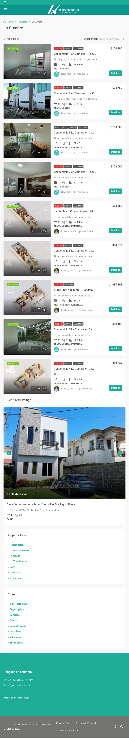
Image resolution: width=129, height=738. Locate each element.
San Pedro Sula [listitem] (18, 603)
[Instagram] (122, 726)
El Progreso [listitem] (16, 642)
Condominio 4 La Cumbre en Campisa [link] (76, 368)
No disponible (61, 127)
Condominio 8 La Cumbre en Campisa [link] (76, 250)
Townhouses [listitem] (20, 561)
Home (10, 22)
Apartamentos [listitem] (21, 550)
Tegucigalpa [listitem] (17, 609)
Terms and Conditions (67, 730)
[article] (64, 466)
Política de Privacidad (87, 723)
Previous (9, 453)
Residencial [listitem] (16, 544)
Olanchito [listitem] (15, 631)
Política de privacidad (16, 698)
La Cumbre (78, 48)
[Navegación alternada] (5, 2)
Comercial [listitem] (16, 578)
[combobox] (111, 39)
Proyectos (22, 22)
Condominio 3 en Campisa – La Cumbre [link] (78, 172)
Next (120, 453)
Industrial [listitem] (15, 572)
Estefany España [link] (68, 231)
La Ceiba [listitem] (15, 614)
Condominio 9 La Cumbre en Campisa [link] (76, 132)
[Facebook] (116, 726)
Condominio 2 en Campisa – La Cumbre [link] (78, 93)
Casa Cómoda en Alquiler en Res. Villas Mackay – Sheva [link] (41, 504)
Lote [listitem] (12, 567)
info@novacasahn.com (19, 685)
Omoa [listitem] (13, 620)
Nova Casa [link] (66, 74)
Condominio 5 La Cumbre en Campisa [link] (76, 329)
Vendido (58, 48)
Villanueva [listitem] (16, 637)
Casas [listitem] (16, 555)
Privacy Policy (63, 723)
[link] (27, 61)
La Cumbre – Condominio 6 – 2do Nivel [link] (77, 211)
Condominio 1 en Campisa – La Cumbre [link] (78, 53)
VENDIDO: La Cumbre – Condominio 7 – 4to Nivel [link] (83, 290)
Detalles (115, 73)
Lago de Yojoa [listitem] (18, 626)
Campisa (68, 48)
